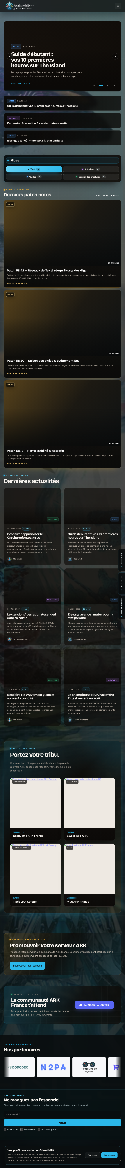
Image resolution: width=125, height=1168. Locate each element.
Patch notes (12, 1129)
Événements (29, 1129)
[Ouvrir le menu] (118, 6)
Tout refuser (93, 1155)
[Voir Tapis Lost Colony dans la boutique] (35, 869)
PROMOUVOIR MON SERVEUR (27, 965)
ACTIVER (62, 1123)
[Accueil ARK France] (19, 6)
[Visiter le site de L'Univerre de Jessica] (44, 1067)
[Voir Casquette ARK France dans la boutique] (35, 803)
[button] (10, 56)
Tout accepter (109, 1155)
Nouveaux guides (49, 1129)
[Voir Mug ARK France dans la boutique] (89, 869)
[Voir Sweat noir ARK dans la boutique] (89, 803)
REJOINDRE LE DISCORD (97, 1004)
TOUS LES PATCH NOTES (108, 195)
